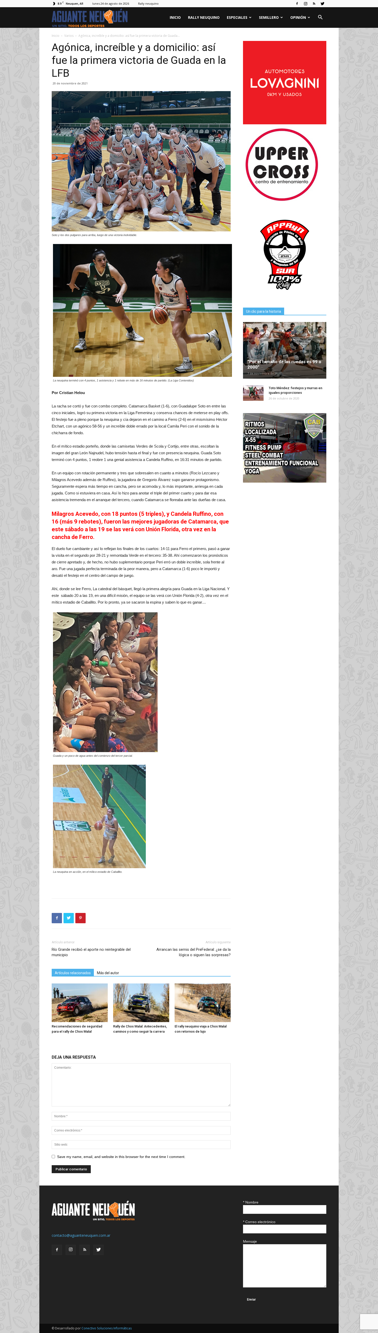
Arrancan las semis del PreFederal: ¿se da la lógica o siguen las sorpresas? (193, 952)
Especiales (237, 17)
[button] (320, 17)
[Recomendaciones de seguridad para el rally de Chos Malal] (80, 1002)
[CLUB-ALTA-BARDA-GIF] (284, 481)
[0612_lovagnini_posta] (284, 122)
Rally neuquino (148, 3)
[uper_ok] (281, 200)
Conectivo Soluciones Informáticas (107, 1328)
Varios (69, 35)
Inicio (175, 17)
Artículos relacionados (73, 973)
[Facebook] (297, 3)
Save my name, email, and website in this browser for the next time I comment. (121, 1157)
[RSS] (314, 3)
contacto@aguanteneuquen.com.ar (81, 1235)
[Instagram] (305, 3)
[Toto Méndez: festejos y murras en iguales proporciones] (253, 393)
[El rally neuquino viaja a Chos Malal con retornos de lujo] (203, 1002)
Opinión (298, 17)
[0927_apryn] (284, 295)
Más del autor (108, 973)
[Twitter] (322, 3)
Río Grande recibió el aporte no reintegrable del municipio (91, 952)
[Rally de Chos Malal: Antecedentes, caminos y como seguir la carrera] (141, 1002)
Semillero (269, 17)
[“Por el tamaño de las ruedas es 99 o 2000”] (284, 350)
